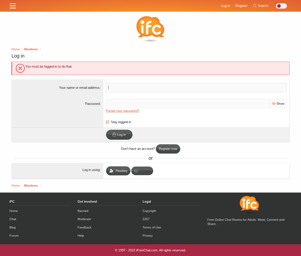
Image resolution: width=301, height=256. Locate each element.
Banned (83, 211)
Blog (12, 227)
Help (81, 235)
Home (13, 211)
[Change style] (280, 6)
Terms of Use (152, 227)
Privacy (148, 235)
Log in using (91, 170)
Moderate (84, 219)
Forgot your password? (122, 111)
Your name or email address (79, 87)
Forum (14, 235)
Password (92, 104)
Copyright (149, 211)
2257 (146, 219)
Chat (12, 219)
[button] (12, 6)
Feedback (84, 227)
